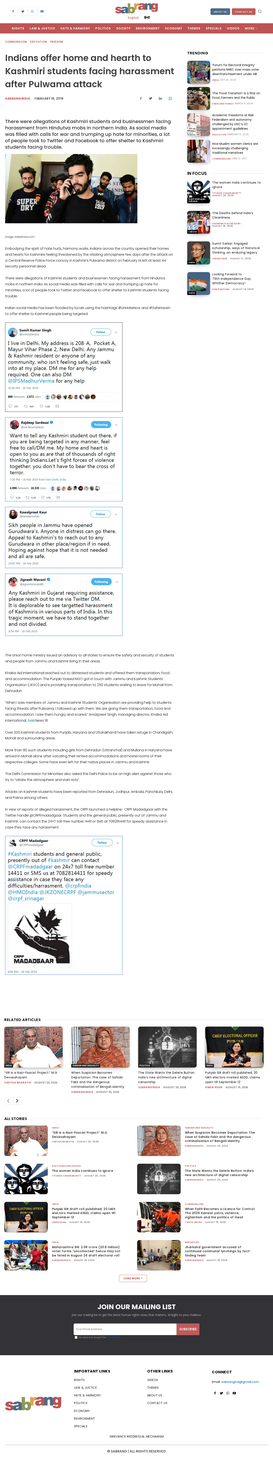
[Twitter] (22, 11)
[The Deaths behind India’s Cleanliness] (198, 222)
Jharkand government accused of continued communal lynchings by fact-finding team (218, 1251)
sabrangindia (82, 1092)
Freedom (56, 42)
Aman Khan (213, 1087)
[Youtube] (42, 11)
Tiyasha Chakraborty (226, 193)
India (215, 80)
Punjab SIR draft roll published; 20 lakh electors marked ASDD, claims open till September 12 (232, 1077)
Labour (193, 231)
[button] (260, 11)
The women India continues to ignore (82, 1171)
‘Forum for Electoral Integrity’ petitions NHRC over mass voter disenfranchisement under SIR (235, 69)
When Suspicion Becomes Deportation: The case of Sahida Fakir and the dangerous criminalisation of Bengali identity (220, 1136)
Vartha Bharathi (17, 1082)
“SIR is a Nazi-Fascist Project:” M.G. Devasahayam (80, 1134)
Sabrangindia (17, 98)
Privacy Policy (113, 1337)
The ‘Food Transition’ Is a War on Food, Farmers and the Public (236, 95)
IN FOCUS (197, 173)
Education (38, 42)
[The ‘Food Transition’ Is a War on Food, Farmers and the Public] (198, 98)
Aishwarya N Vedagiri (226, 223)
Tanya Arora (193, 1222)
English (133, 17)
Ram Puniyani (220, 289)
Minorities (192, 1242)
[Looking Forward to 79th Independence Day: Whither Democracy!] (198, 283)
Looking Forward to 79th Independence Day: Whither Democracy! (231, 278)
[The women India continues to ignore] (198, 191)
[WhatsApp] (32, 11)
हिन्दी (147, 17)
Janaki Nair (219, 258)
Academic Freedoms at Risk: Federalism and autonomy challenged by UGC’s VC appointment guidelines (233, 122)
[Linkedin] (160, 98)
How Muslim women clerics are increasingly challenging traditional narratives (235, 148)
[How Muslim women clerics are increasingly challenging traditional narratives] (198, 151)
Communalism (16, 42)
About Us (220, 11)
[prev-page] (8, 1101)
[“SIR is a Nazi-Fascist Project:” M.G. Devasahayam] (33, 1047)
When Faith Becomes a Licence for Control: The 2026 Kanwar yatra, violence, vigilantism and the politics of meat (220, 1213)
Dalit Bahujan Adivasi (197, 200)
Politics (144, 1065)
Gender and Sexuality (86, 1065)
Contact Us (243, 11)
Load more (131, 1278)
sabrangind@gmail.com (240, 1382)
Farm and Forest (223, 104)
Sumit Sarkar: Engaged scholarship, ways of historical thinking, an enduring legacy (236, 248)
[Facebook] (13, 11)
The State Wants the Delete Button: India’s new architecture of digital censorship (166, 1077)
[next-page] (17, 1101)
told (31, 720)
